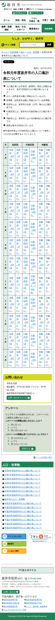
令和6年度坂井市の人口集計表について (22, 479)
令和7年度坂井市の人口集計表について (22, 475)
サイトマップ (37, 13)
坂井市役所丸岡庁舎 (34, 600)
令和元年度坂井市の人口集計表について (22, 503)
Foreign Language (45, 9)
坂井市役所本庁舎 (11, 600)
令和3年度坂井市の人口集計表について (22, 491)
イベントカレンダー (14, 536)
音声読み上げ (20, 13)
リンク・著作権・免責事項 (36, 606)
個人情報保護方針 (11, 606)
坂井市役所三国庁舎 (11, 603)
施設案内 (10, 544)
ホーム (4, 52)
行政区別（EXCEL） (25, 156)
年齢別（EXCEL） (41, 156)
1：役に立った (14, 424)
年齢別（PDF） (48, 156)
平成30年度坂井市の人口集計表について (23, 507)
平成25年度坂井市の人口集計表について (23, 528)
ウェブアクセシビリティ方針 (15, 610)
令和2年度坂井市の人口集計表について (22, 495)
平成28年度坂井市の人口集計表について (23, 515)
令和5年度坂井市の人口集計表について (22, 483)
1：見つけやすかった (17, 438)
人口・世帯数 (33, 52)
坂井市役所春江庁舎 (34, 603)
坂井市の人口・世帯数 (14, 499)
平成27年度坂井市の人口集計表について (23, 520)
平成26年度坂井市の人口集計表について (23, 524)
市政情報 (14, 52)
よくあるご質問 (13, 551)
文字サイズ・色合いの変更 (13, 9)
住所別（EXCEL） (11, 156)
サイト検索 (10, 45)
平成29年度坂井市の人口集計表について (23, 511)
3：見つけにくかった (17, 444)
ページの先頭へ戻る (44, 457)
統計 (23, 52)
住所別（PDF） (18, 156)
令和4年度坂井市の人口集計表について (22, 487)
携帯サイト (30, 9)
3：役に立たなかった (17, 430)
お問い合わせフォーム (17, 398)
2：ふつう (12, 427)
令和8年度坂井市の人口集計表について (22, 470)
